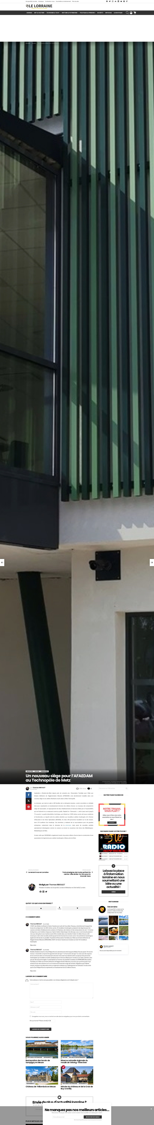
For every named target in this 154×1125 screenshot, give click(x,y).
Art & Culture (39, 13)
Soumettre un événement (63, 1)
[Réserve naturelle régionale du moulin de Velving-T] (123, 920)
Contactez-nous (50, 1)
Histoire (29, 1082)
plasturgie (68, 825)
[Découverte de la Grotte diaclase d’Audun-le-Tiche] (113, 920)
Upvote (41, 908)
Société (100, 13)
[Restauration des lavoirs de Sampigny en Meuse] (42, 1049)
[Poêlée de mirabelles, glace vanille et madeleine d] (113, 930)
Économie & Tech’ (53, 13)
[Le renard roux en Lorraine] (2, 562)
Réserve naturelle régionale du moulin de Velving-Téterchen (74, 1061)
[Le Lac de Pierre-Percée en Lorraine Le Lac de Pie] (103, 920)
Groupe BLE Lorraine (31, 1)
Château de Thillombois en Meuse (41, 1086)
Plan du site (75, 1)
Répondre (89, 920)
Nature (65, 1057)
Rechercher (126, 789)
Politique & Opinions (87, 13)
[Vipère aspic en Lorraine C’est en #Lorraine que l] (123, 930)
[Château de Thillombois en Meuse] (42, 1075)
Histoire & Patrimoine (69, 13)
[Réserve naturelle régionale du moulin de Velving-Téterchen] (77, 1049)
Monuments (48, 1057)
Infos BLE (108, 13)
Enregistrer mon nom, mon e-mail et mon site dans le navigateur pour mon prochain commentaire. (61, 1016)
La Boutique (118, 13)
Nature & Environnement (77, 1057)
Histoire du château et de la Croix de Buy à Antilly (77, 1087)
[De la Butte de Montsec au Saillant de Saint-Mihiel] (103, 930)
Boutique (41, 1)
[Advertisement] (77, 28)
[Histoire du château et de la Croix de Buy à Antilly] (77, 1075)
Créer (113, 892)
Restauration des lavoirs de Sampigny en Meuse (38, 1061)
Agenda (29, 13)
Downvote (77, 908)
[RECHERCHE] (127, 13)
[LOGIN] (131, 13)
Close (151, 1109)
